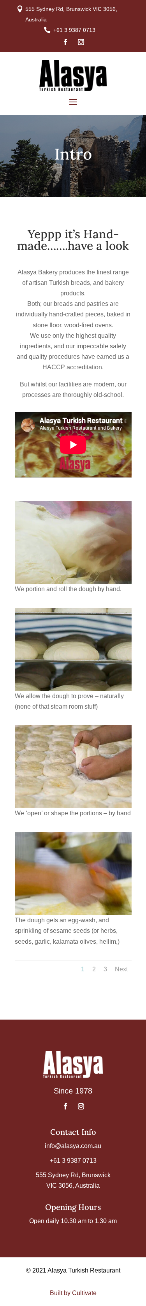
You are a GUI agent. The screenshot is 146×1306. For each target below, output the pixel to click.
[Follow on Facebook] (65, 42)
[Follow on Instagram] (81, 42)
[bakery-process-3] (73, 805)
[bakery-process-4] (73, 912)
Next (121, 969)
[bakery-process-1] (73, 581)
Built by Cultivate (73, 1293)
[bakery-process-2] (73, 688)
